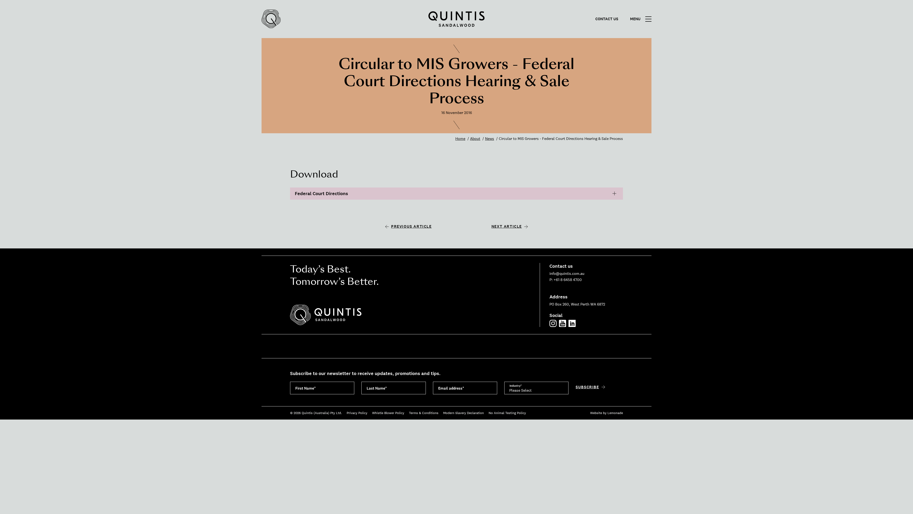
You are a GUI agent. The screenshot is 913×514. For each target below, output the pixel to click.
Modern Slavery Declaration (463, 413)
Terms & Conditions (423, 413)
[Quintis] (271, 19)
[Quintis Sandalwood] (456, 19)
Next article (506, 226)
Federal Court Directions (321, 193)
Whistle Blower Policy (388, 413)
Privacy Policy (357, 413)
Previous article (411, 226)
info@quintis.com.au (566, 273)
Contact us (606, 19)
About (475, 138)
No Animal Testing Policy (507, 413)
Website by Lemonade (606, 413)
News (489, 138)
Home (460, 138)
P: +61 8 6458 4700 (565, 279)
